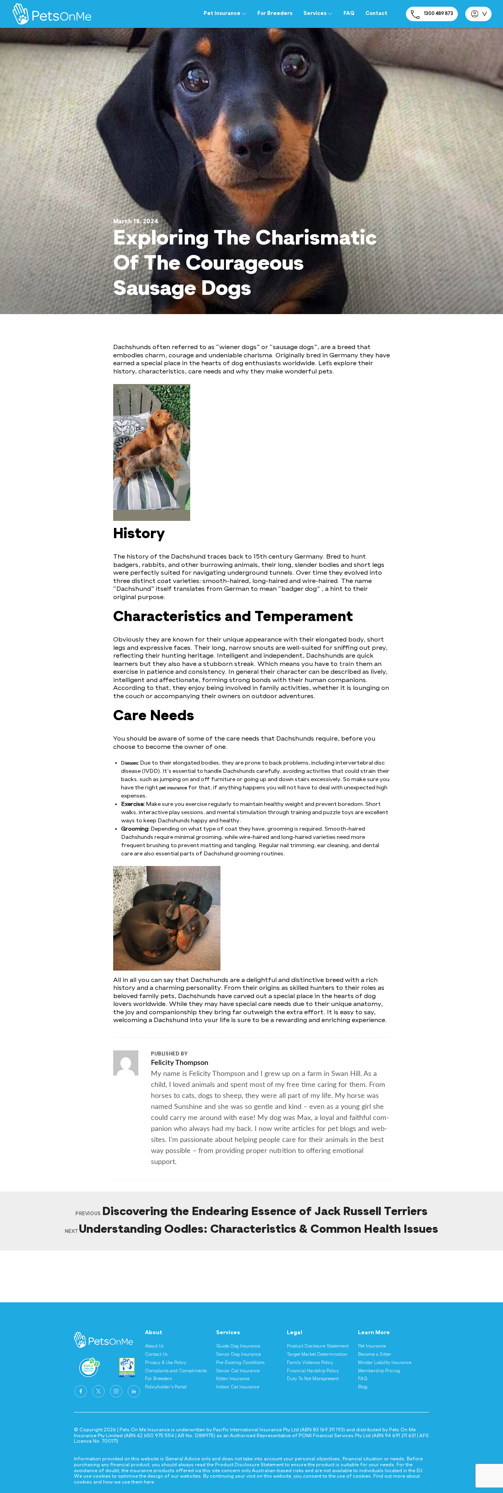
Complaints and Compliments (176, 1371)
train (346, 664)
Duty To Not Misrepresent (313, 1379)
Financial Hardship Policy (313, 1371)
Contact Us (156, 1354)
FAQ (348, 13)
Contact (376, 13)
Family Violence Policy (310, 1363)
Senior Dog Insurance (238, 1354)
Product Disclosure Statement (318, 1346)
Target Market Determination (317, 1354)
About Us (154, 1346)
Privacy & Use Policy (165, 1363)
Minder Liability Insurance (384, 1363)
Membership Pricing (379, 1371)
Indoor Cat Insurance (237, 1387)
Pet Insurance (372, 1346)
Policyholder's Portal (166, 1387)
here (149, 1482)
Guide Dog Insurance (238, 1346)
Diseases (129, 763)
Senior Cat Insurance (238, 1371)
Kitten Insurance (233, 1379)
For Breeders (274, 13)
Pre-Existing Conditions (240, 1363)
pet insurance (173, 788)
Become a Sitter (374, 1354)
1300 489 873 (438, 13)
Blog (362, 1387)
